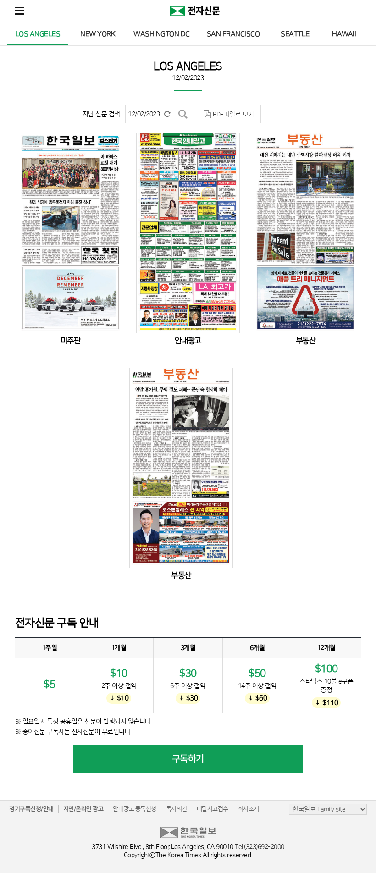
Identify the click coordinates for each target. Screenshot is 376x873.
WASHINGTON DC (161, 34)
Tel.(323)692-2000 (259, 847)
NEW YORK (97, 34)
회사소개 (248, 809)
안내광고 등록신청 (134, 809)
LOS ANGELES (38, 34)
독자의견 (176, 809)
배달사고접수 (212, 809)
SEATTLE (295, 34)
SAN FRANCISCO (233, 34)
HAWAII (344, 34)
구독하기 (188, 759)
